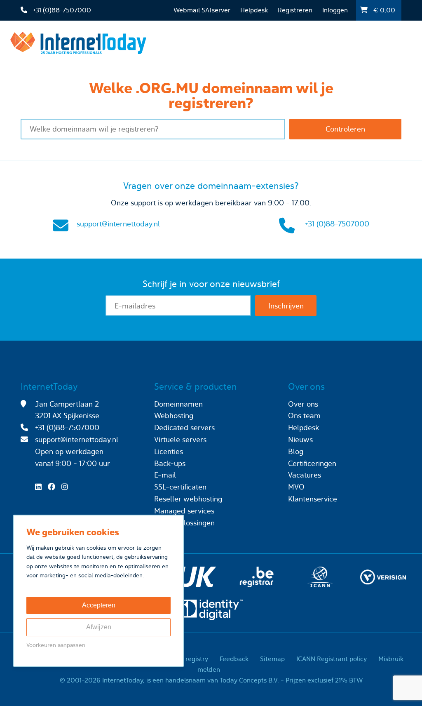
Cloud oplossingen (184, 522)
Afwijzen (98, 627)
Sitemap (272, 658)
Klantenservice (312, 499)
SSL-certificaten (180, 487)
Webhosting (173, 415)
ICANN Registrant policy (331, 658)
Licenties (168, 451)
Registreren (295, 10)
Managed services (184, 510)
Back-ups (169, 463)
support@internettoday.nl (118, 223)
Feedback (234, 658)
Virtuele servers (180, 439)
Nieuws (300, 439)
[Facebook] (53, 487)
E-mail (165, 475)
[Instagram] (66, 487)
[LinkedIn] (40, 487)
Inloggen (335, 10)
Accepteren (98, 605)
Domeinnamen (178, 404)
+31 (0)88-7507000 (337, 223)
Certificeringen (312, 463)
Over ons (303, 404)
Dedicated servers (184, 427)
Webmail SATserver (201, 10)
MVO (296, 487)
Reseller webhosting (188, 499)
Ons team (304, 415)
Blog (295, 451)
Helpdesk (254, 10)
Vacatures (304, 475)
